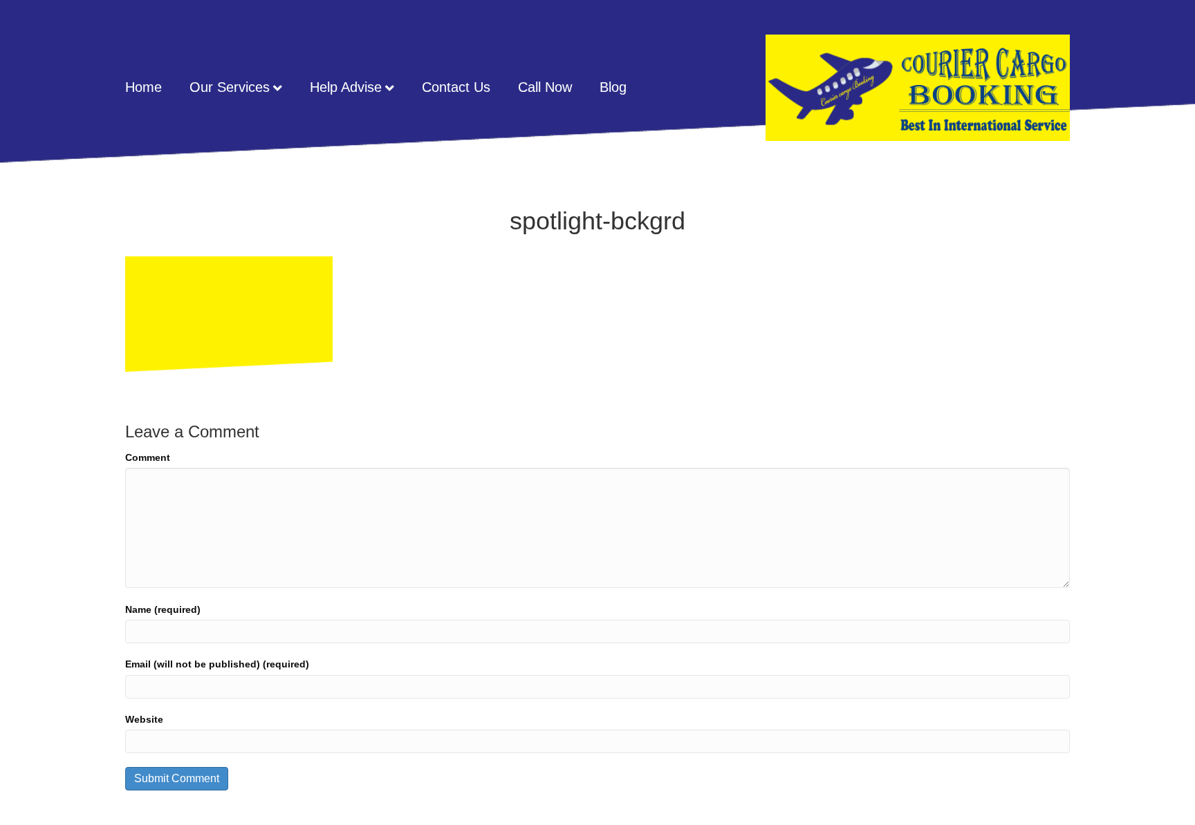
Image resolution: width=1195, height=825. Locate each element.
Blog (613, 87)
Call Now (545, 87)
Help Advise (346, 87)
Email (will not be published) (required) (217, 664)
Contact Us (456, 87)
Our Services (229, 87)
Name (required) (163, 609)
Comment (147, 457)
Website (144, 719)
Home (143, 87)
